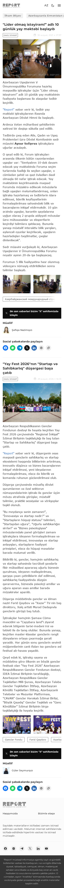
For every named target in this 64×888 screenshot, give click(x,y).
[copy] (48, 348)
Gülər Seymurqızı (22, 770)
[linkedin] (34, 348)
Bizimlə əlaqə (46, 813)
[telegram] (20, 348)
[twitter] (27, 348)
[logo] (11, 5)
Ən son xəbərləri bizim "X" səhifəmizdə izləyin (34, 313)
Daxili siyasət (10, 35)
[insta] (13, 848)
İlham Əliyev (13, 15)
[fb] (5, 348)
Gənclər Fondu (13, 739)
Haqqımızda (10, 813)
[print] (41, 348)
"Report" (8, 109)
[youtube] (46, 848)
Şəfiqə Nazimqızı (22, 330)
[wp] (12, 348)
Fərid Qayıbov (38, 739)
